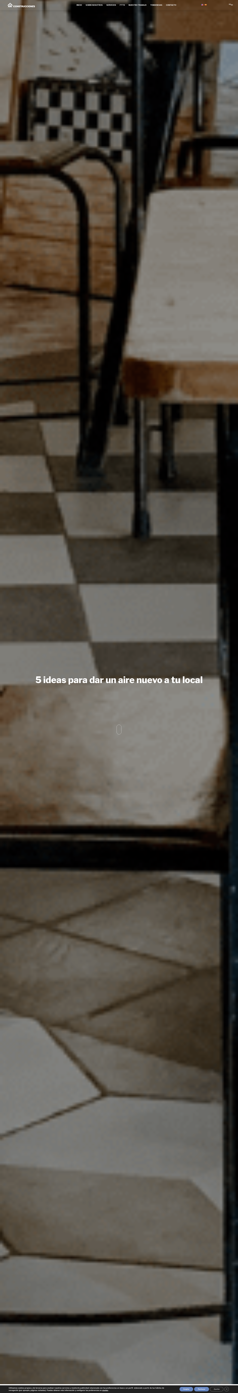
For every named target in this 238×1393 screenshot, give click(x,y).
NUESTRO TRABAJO (138, 5)
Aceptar (186, 1389)
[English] (202, 5)
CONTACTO (171, 5)
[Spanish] (205, 5)
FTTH (122, 5)
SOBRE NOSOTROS (94, 5)
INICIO (79, 5)
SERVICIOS (111, 5)
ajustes (105, 1390)
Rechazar (201, 1389)
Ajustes (217, 1389)
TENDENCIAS (156, 5)
